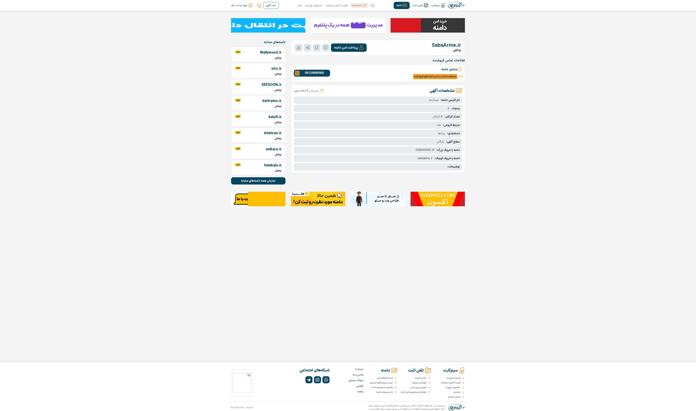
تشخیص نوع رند (313, 5)
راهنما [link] (360, 392)
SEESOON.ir (272, 85)
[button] (359, 5)
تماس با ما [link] (358, 375)
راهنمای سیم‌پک (419, 382)
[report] (298, 47)
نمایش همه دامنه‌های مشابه (258, 181)
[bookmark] (316, 47)
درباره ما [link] (359, 369)
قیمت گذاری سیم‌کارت (336, 5)
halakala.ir (273, 165)
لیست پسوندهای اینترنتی (381, 382)
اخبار (299, 5)
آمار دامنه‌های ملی (385, 378)
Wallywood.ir (271, 52)
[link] (258, 5)
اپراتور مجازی (454, 397)
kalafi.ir (275, 117)
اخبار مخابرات (421, 378)
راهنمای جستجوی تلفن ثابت (414, 392)
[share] (307, 47)
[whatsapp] (326, 379)
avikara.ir (274, 149)
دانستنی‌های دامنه (384, 392)
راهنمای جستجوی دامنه (382, 387)
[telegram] (308, 379)
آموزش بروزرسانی (418, 387)
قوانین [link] (359, 386)
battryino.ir (272, 101)
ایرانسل (457, 392)
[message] (326, 47)
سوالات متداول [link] (355, 380)
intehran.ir (273, 133)
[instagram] (317, 379)
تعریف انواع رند (453, 378)
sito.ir (276, 69)
